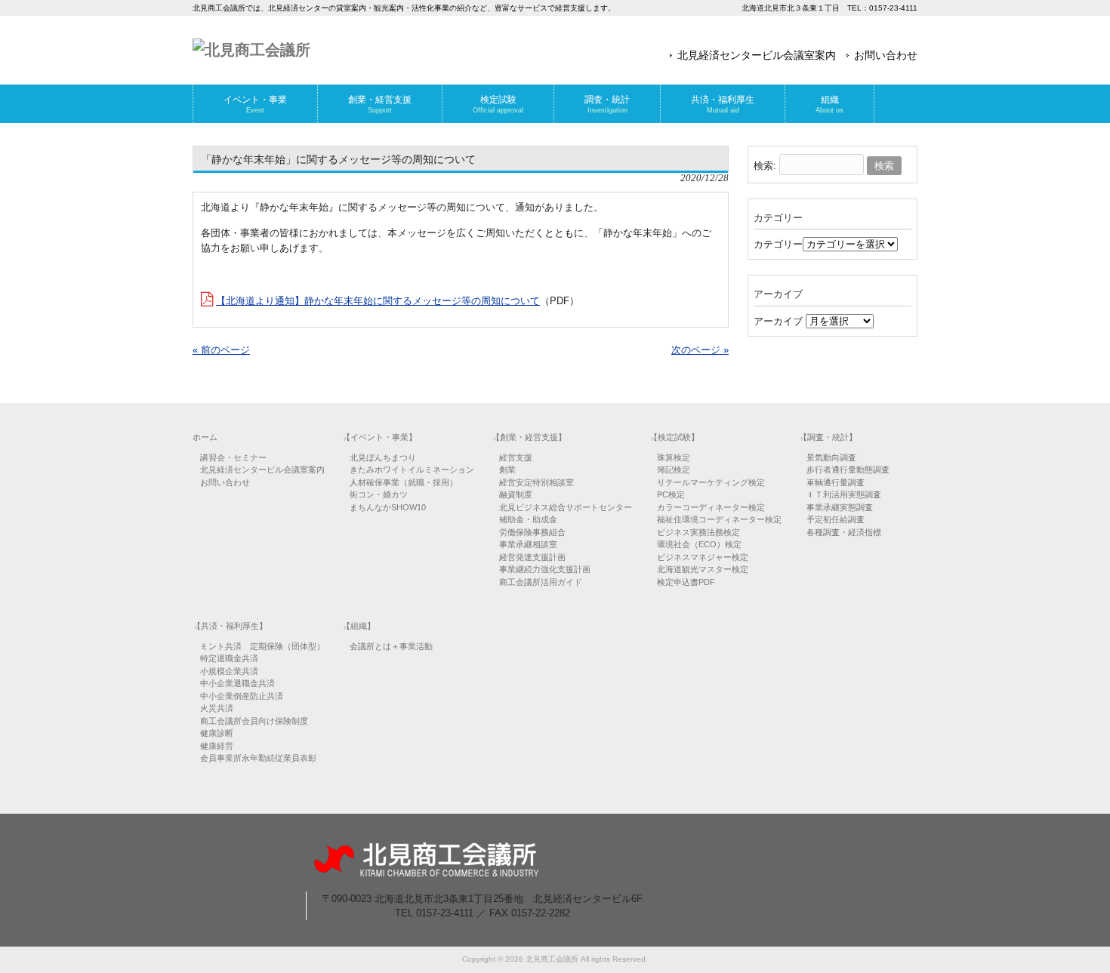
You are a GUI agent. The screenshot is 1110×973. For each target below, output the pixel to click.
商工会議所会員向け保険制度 (254, 720)
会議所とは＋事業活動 (391, 646)
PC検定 (671, 494)
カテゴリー (778, 244)
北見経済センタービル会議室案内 (756, 55)
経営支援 (515, 457)
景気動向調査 (831, 457)
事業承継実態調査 (839, 507)
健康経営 (216, 745)
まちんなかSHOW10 (388, 507)
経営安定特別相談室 (536, 482)
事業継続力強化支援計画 (544, 569)
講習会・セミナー (233, 457)
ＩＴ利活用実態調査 (843, 494)
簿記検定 (673, 469)
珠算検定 (673, 457)
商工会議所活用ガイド (540, 582)
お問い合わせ (885, 55)
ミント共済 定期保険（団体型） (262, 646)
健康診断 (216, 732)
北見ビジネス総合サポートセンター (565, 507)
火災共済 (216, 708)
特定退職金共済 (229, 658)
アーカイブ (778, 321)
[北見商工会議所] (251, 49)
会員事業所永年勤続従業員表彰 (258, 757)
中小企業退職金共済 (237, 683)
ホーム (205, 437)
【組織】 (358, 625)
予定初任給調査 (835, 519)
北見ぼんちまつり (383, 457)
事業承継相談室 (528, 544)
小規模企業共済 (229, 671)
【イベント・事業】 (379, 437)
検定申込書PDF (686, 582)
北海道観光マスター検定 (702, 569)
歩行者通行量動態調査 (848, 469)
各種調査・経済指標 (843, 532)
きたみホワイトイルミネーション (412, 469)
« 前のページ (221, 350)
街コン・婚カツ (379, 494)
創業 (507, 469)
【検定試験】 (674, 437)
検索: (765, 165)
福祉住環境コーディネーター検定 (719, 519)
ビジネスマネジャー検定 (702, 557)
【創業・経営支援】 (529, 437)
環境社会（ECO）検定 (699, 544)
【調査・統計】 (828, 437)
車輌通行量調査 (835, 482)
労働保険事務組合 (532, 532)
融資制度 (515, 494)
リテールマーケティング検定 (711, 482)
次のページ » (700, 350)
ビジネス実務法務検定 (698, 532)
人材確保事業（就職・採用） (404, 482)
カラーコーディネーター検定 (711, 507)
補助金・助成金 (528, 519)
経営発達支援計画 (532, 557)
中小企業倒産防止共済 (241, 695)
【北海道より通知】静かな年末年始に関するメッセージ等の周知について (378, 300)
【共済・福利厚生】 (230, 625)
